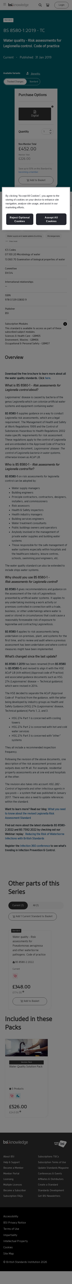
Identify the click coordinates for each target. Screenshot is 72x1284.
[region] (36, 208)
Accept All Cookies (51, 219)
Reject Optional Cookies (20, 219)
